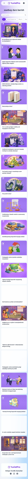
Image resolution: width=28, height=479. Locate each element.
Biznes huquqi (11, 19)
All (3, 19)
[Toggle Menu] (4, 3)
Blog (20, 19)
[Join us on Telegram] (23, 3)
